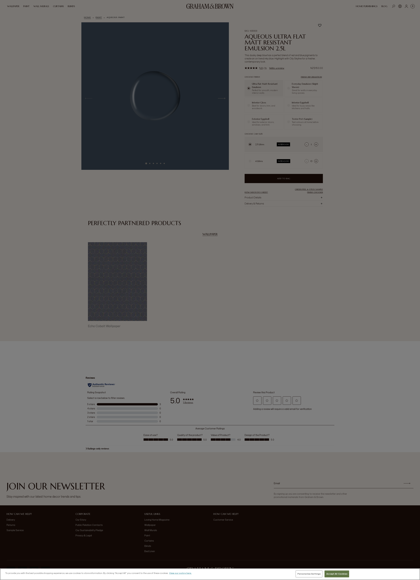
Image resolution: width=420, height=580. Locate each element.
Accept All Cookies (336, 573)
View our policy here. (180, 573)
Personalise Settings (309, 573)
